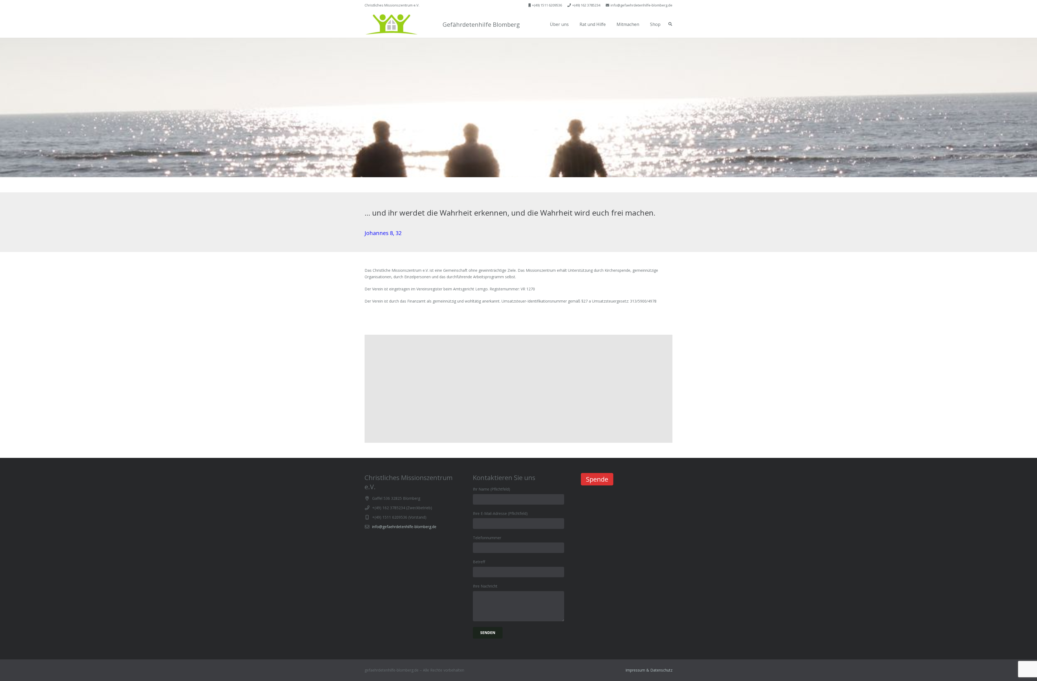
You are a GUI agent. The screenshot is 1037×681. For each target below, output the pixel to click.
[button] (391, 24)
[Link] (391, 24)
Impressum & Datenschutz (648, 670)
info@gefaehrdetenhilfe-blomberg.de (404, 526)
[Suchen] (670, 24)
